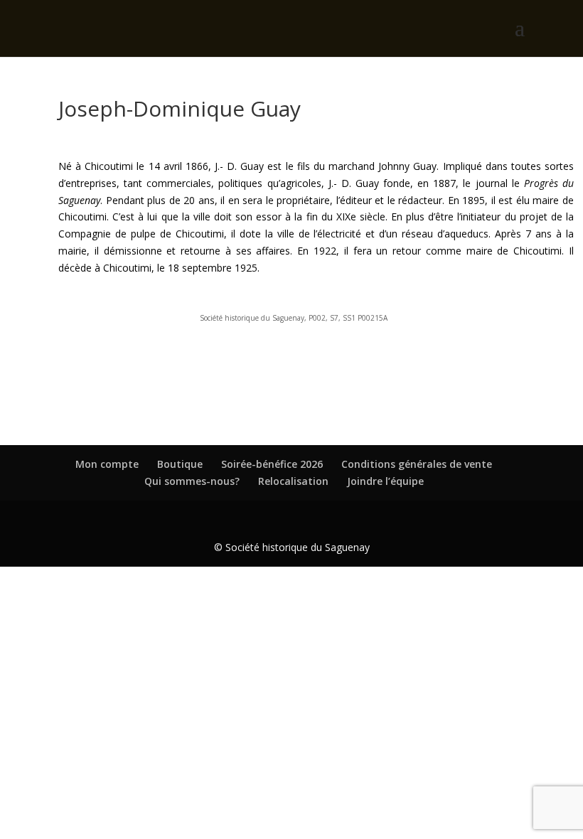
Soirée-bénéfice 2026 (272, 464)
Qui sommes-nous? (192, 481)
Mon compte (107, 464)
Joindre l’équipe (385, 481)
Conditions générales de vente (416, 464)
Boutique (180, 464)
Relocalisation (293, 481)
